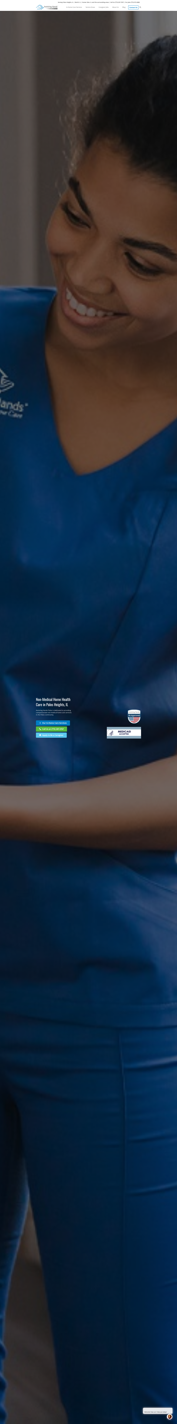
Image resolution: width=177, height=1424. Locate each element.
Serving (99, 2)
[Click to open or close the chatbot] (169, 1416)
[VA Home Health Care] (134, 723)
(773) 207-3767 (119, 2)
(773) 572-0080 (135, 2)
